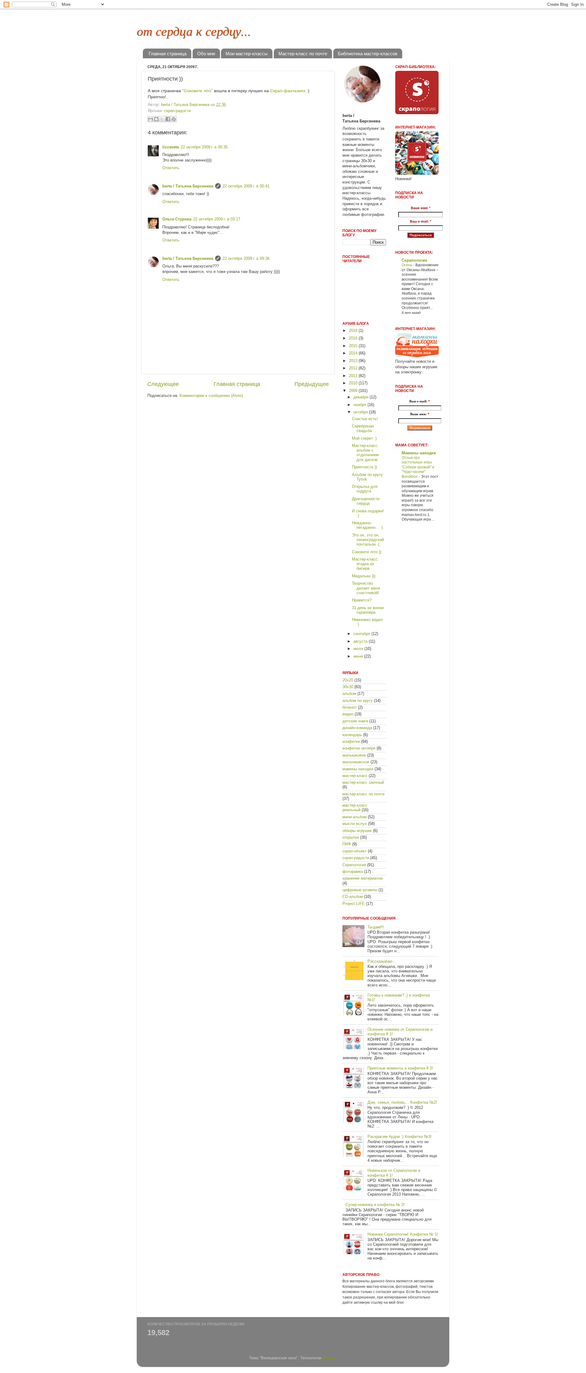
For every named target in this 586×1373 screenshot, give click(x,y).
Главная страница (167, 53)
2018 (354, 331)
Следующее (163, 384)
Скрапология (354, 865)
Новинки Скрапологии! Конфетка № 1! (402, 1234)
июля (358, 649)
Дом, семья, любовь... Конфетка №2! (402, 1102)
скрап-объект (354, 851)
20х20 (347, 680)
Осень (407, 265)
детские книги (355, 721)
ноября (360, 405)
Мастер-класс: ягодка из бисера (365, 564)
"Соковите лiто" (197, 90)
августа (361, 641)
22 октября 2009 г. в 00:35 (204, 147)
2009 (354, 391)
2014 (354, 353)
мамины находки (357, 769)
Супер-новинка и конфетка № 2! (375, 1205)
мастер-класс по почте (363, 794)
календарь (352, 735)
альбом (349, 694)
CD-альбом (352, 897)
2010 (354, 383)
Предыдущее (312, 384)
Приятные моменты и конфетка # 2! (400, 1068)
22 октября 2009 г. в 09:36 (245, 258)
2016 (354, 338)
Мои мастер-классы (247, 53)
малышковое (354, 755)
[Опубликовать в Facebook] (168, 119)
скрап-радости (177, 111)
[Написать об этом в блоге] (156, 119)
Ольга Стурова (176, 219)
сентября (362, 634)
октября (361, 412)
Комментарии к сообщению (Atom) (211, 396)
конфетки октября (358, 748)
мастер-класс (354, 776)
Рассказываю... (381, 961)
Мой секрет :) (364, 438)
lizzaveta (170, 147)
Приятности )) (364, 467)
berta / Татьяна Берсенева (187, 186)
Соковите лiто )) (366, 552)
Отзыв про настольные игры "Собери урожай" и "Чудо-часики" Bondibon (418, 467)
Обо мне (206, 53)
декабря (361, 397)
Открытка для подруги (365, 489)
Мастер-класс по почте (302, 53)
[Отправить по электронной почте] (150, 119)
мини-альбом (354, 817)
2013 (354, 361)
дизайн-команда (357, 728)
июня (358, 656)
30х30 (347, 687)
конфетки (351, 741)
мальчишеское (355, 762)
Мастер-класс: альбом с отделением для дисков (365, 453)
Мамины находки (419, 453)
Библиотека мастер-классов (367, 53)
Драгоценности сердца (365, 501)
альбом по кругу (357, 701)
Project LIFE (353, 904)
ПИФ (346, 844)
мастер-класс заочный (363, 782)
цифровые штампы (359, 890)
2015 (354, 346)
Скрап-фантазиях (288, 90)
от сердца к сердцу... (194, 30)
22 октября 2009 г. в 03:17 (216, 219)
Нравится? (361, 600)
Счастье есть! (365, 419)
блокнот (349, 707)
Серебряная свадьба (363, 428)
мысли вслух (354, 824)
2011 (354, 376)
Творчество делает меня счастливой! (366, 588)
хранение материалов (362, 878)
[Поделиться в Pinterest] (174, 119)
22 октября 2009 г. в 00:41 (245, 186)
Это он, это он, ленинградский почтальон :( (368, 540)
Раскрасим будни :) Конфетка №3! (399, 1137)
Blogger (329, 1358)
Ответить (170, 168)
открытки (350, 837)
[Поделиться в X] (162, 119)
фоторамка (352, 872)
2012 (354, 368)
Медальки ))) (363, 576)
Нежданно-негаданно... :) (367, 525)
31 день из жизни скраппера (368, 610)
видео (347, 714)
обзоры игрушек (357, 831)
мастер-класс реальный (354, 807)
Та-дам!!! (375, 927)
